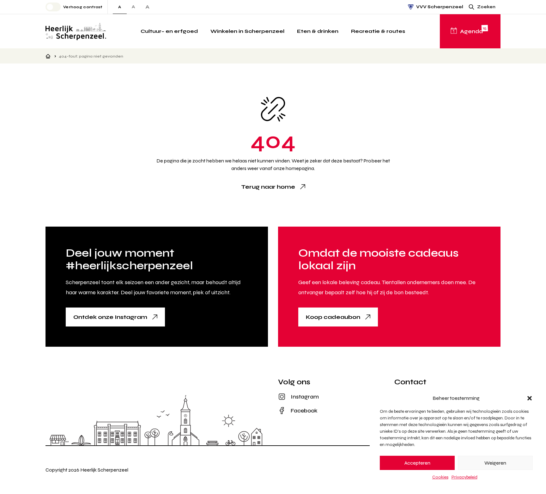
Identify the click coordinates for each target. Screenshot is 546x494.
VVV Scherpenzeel (439, 6)
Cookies (440, 477)
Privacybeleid (464, 477)
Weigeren (495, 463)
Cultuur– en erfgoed (169, 31)
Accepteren (417, 463)
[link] (273, 186)
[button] (529, 398)
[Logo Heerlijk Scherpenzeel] (76, 31)
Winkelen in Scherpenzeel (247, 31)
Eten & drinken (317, 31)
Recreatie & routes (378, 31)
